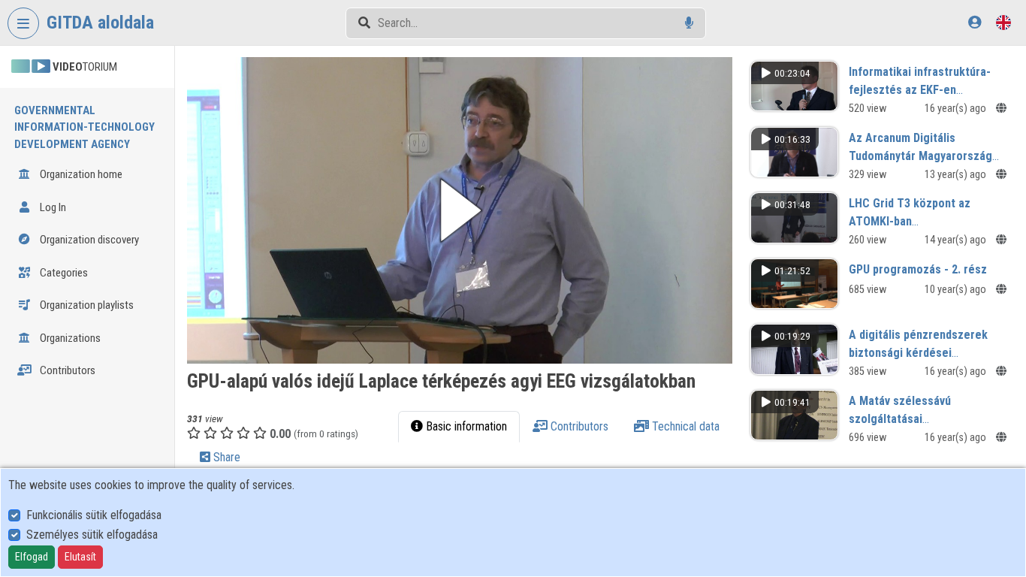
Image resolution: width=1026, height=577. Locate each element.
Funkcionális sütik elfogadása (93, 515)
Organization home (80, 174)
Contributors (66, 370)
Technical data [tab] (684, 426)
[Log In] (974, 22)
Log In (52, 207)
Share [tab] (225, 457)
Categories (63, 272)
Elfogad (31, 557)
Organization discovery (88, 239)
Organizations (69, 338)
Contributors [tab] (578, 426)
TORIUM (85, 67)
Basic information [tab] (465, 426)
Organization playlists (86, 305)
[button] (459, 210)
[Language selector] (1003, 22)
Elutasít (80, 557)
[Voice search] (689, 23)
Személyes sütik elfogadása (92, 534)
